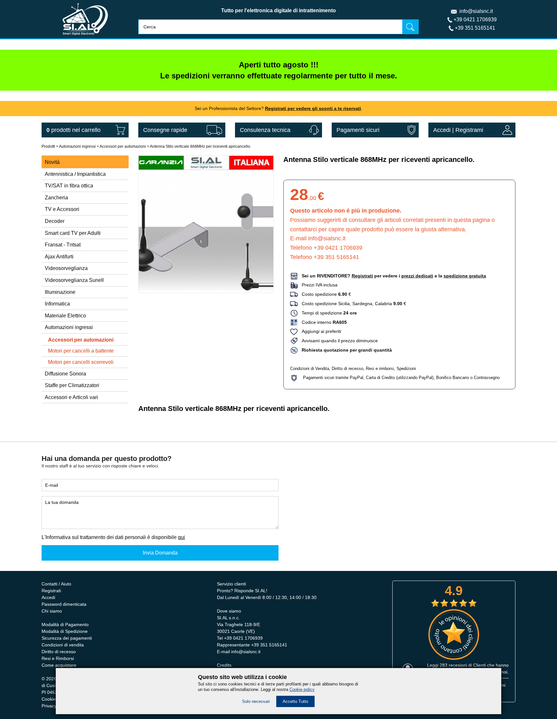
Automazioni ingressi (77, 146)
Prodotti (48, 146)
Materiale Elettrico (65, 315)
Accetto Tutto (295, 701)
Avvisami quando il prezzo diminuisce (338, 340)
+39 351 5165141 (475, 28)
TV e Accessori (62, 209)
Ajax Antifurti (59, 256)
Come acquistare (59, 665)
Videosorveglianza (66, 268)
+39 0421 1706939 (475, 19)
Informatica (57, 303)
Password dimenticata (64, 604)
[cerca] (410, 26)
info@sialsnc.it (476, 11)
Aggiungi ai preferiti (319, 331)
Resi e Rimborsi (58, 658)
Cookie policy (302, 689)
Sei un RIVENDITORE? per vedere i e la (394, 275)
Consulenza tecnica (265, 130)
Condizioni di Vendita (309, 368)
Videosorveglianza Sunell (74, 280)
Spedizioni (406, 368)
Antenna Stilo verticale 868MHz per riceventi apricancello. (200, 146)
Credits (224, 665)
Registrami (469, 130)
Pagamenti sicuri (358, 130)
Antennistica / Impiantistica (75, 174)
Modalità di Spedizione (65, 631)
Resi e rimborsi (380, 368)
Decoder (54, 221)
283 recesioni (453, 665)
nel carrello (73, 130)
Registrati (51, 590)
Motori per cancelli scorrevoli (80, 362)
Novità (52, 162)
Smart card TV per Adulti (73, 233)
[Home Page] (85, 36)
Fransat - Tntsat (63, 244)
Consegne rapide (165, 130)
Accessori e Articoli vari (71, 397)
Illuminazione (60, 292)
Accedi (442, 130)
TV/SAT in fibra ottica (69, 185)
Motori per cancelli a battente (81, 351)
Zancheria (56, 197)
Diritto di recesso (347, 368)
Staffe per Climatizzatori (72, 385)
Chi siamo (52, 611)
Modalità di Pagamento (65, 624)
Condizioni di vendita (63, 644)
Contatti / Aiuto (56, 583)
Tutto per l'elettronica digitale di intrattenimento (278, 10)
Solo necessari (256, 701)
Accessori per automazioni (123, 146)
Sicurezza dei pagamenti (67, 638)
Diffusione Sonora (65, 373)
